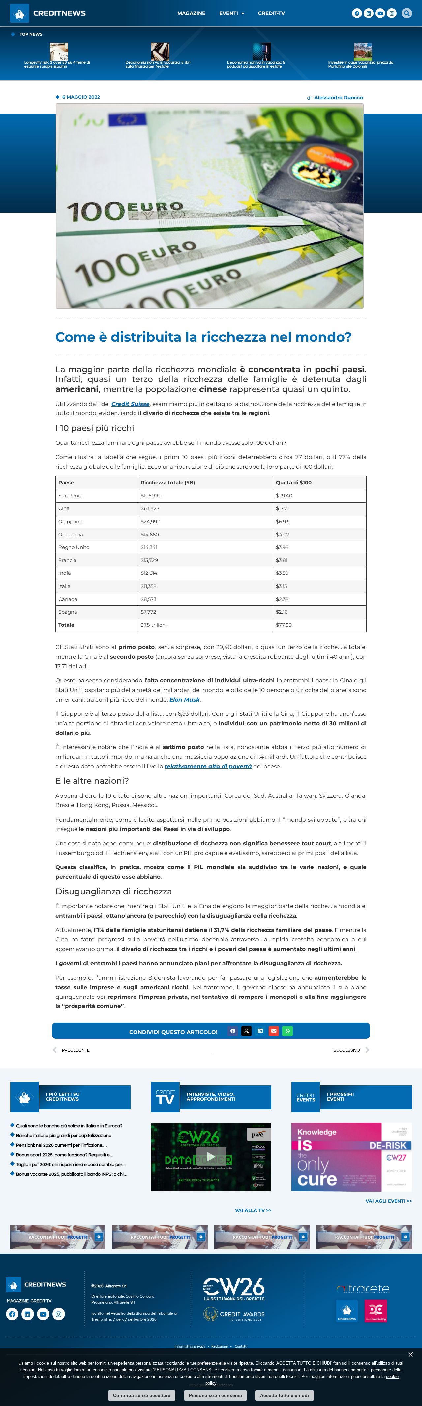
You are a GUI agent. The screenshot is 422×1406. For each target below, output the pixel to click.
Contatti (241, 1346)
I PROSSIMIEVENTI (340, 1096)
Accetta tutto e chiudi (284, 1395)
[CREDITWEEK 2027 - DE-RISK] (351, 1157)
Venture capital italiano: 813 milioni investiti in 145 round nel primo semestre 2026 (358, 66)
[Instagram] (392, 13)
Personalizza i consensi (215, 1395)
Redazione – (223, 1346)
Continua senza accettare (141, 1395)
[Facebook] (357, 13)
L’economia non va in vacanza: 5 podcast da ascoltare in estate (155, 64)
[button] (407, 13)
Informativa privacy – (193, 1346)
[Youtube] (380, 13)
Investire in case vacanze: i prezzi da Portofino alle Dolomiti (259, 64)
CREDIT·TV (41, 1301)
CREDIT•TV (271, 13)
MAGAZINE (191, 13)
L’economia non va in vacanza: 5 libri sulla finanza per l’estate (56, 64)
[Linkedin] (369, 13)
